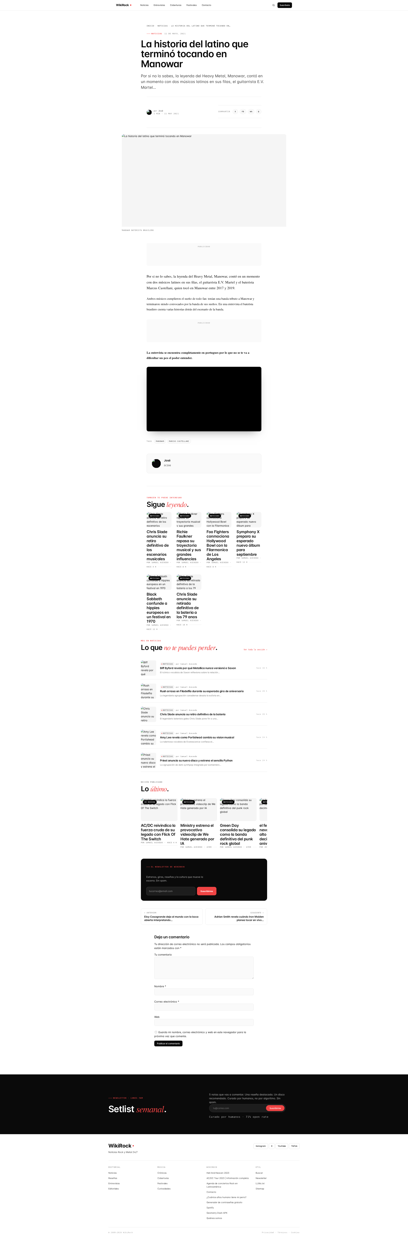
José (160, 111)
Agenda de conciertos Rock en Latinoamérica (222, 1185)
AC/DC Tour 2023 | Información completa (227, 1178)
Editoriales (113, 1188)
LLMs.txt (260, 1183)
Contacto (206, 5)
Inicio (150, 26)
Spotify (210, 1207)
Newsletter (261, 1178)
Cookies (295, 1233)
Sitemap (260, 1188)
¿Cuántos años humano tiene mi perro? (226, 1197)
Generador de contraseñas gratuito (224, 1202)
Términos (282, 1233)
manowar (160, 441)
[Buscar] (274, 5)
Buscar (259, 1173)
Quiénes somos (214, 1218)
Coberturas (175, 5)
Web (157, 1016)
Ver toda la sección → (255, 649)
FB (243, 112)
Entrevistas (159, 5)
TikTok (294, 1146)
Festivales (191, 5)
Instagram (261, 1146)
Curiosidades (164, 1188)
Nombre (160, 986)
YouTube (282, 1146)
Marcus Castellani (179, 441)
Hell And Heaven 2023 (218, 1173)
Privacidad (268, 1233)
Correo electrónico (166, 1001)
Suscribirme (206, 891)
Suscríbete (285, 5)
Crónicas (161, 1173)
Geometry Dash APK (217, 1213)
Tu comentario (163, 954)
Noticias (144, 5)
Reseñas (112, 1178)
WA (251, 112)
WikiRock (122, 5)
